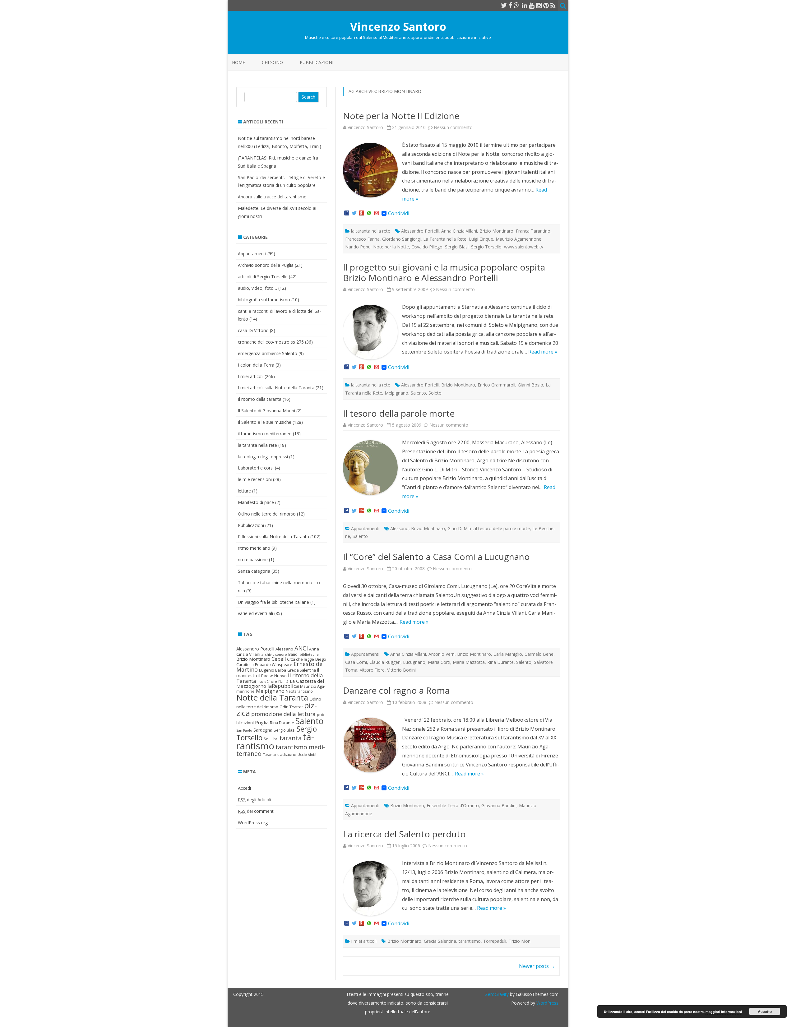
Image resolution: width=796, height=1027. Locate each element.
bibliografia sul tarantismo (264, 300)
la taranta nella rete (370, 231)
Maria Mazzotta (469, 662)
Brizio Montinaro (496, 231)
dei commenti (256, 811)
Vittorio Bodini (401, 670)
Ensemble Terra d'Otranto (453, 805)
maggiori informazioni (724, 1011)
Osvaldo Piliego (426, 247)
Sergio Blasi (457, 247)
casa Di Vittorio (253, 330)
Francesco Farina (362, 239)
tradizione (286, 754)
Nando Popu (358, 247)
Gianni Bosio (530, 385)
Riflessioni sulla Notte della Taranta (273, 536)
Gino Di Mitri (460, 528)
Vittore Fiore (372, 670)
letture (244, 491)
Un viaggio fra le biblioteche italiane (273, 602)
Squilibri (271, 739)
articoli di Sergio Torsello (263, 277)
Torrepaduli (494, 941)
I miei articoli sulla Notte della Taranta (276, 388)
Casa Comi (356, 662)
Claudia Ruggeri (384, 662)
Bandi (293, 654)
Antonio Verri (441, 654)
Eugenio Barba (272, 670)
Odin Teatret (291, 707)
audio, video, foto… (257, 288)
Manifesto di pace (256, 502)
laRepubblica (283, 685)
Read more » (542, 351)
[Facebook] (510, 5)
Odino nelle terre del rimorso (267, 514)
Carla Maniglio (507, 654)
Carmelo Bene (539, 654)
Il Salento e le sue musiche (264, 422)
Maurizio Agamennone (518, 239)
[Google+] (361, 213)
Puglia (262, 722)
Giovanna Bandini (498, 805)
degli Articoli (254, 800)
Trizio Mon (519, 941)
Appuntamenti (365, 528)
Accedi (244, 788)
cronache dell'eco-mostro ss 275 (271, 342)
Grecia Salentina (440, 941)
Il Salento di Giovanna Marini (266, 411)
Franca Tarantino (533, 231)
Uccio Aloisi (307, 754)
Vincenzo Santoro (398, 27)
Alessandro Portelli (420, 231)
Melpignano (396, 393)
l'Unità (283, 681)
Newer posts (537, 966)
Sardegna (262, 730)
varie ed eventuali (255, 613)
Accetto (765, 1011)
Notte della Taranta (272, 697)
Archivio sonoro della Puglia (266, 265)
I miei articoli (364, 941)
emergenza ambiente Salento (267, 353)
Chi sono (272, 62)
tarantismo (470, 941)
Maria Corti (439, 662)
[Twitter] (504, 5)
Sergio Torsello (486, 247)
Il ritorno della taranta (259, 399)
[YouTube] (532, 5)
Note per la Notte (391, 247)
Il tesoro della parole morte (399, 413)
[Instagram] (539, 5)
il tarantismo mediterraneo (265, 434)
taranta (291, 738)
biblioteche (309, 654)
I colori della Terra (256, 365)
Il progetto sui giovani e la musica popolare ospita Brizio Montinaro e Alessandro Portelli (444, 272)
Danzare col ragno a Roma (396, 690)
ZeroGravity (497, 994)
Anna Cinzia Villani (459, 231)
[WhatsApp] (369, 213)
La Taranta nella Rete (444, 239)
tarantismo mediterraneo (280, 750)
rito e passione (253, 559)
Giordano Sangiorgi (401, 239)
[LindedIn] (524, 5)
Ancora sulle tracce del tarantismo (272, 197)
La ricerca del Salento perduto (404, 834)
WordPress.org (253, 823)
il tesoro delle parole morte (502, 528)
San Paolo (244, 730)
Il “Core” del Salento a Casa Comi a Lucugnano (436, 556)
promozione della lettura (283, 714)
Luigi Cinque (481, 239)
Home (238, 62)
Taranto (269, 754)
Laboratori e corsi (256, 468)
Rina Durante (500, 662)
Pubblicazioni (316, 62)
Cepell (278, 658)
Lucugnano (414, 662)
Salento (418, 393)
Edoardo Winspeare (273, 664)
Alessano (399, 528)
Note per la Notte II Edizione (401, 116)
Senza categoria (254, 571)
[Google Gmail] (376, 213)
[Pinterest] (546, 5)
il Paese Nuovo (272, 675)
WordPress (546, 1003)
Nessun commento (453, 127)
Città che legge (300, 659)
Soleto (435, 393)
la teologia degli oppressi (263, 457)
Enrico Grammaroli (496, 385)
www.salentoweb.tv (523, 247)
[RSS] (553, 5)
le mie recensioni (255, 479)
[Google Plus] (517, 5)
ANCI (301, 648)
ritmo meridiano (254, 548)
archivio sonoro (274, 654)
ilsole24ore (267, 681)
